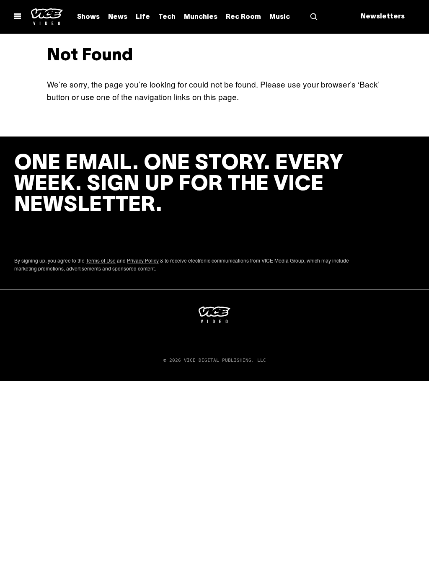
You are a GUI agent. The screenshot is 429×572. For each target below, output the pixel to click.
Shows (88, 17)
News (117, 17)
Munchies (200, 17)
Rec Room (243, 17)
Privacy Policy (143, 260)
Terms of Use (101, 260)
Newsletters (383, 17)
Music (279, 17)
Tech (167, 17)
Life (143, 17)
